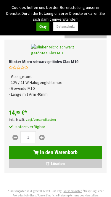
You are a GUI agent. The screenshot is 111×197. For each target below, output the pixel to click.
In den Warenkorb (59, 152)
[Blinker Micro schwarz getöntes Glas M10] (55, 50)
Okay (42, 27)
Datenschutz (66, 27)
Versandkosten (73, 191)
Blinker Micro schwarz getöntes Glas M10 (43, 61)
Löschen (58, 163)
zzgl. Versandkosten (41, 119)
